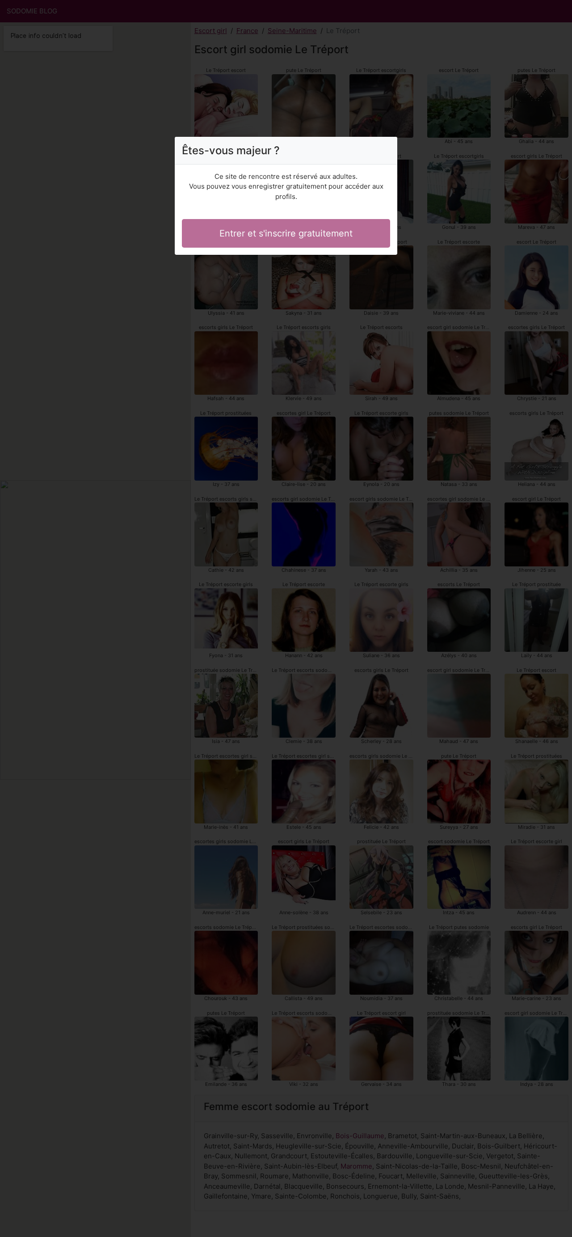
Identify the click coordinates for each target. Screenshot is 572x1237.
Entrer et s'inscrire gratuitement (286, 233)
